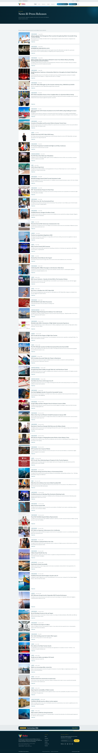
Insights (46, 742)
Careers (46, 745)
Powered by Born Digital (76, 751)
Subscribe (76, 740)
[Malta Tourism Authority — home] (21, 4)
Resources (47, 740)
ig (67, 743)
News (46, 736)
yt (72, 743)
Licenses (46, 738)
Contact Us (47, 743)
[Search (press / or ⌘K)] (79, 4)
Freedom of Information (54, 751)
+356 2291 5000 (21, 746)
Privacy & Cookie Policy (46, 751)
